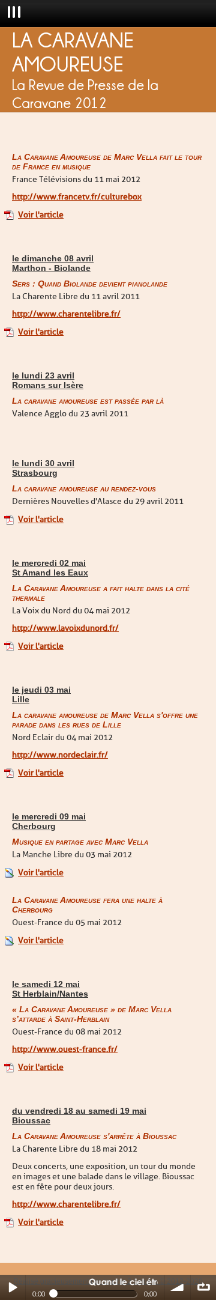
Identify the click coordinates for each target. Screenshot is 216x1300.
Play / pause (12, 1287)
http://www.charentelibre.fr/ (66, 314)
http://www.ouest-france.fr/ (65, 1049)
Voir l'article (41, 215)
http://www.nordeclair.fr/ (60, 755)
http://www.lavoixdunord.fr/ (65, 628)
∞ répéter (203, 1287)
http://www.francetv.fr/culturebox (77, 197)
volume (177, 1287)
